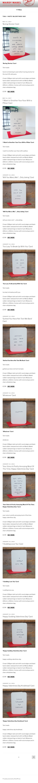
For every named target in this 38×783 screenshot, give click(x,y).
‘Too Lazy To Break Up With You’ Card (17, 246)
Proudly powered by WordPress (11, 779)
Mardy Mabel (12, 2)
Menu (20, 9)
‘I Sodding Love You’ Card (12, 544)
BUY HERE (11, 91)
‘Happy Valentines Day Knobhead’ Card (18, 686)
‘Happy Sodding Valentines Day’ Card (17, 616)
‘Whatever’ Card (9, 395)
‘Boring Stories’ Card (10, 24)
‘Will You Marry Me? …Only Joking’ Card (18, 177)
